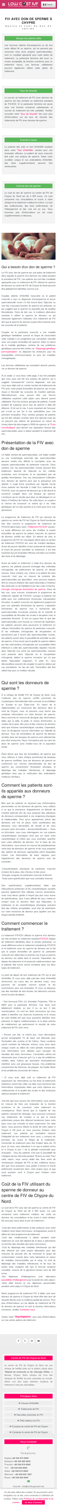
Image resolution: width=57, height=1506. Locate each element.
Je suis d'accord (33, 1502)
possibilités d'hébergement (14, 1279)
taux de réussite (29, 113)
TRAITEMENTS (23, 1316)
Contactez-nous (27, 1309)
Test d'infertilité (25, 149)
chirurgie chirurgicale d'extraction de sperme (23, 589)
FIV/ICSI (44, 938)
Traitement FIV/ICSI (37, 526)
